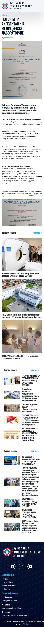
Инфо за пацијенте (9, 585)
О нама (5, 579)
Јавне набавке (8, 582)
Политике (7, 589)
